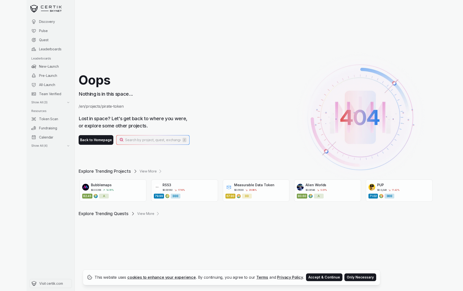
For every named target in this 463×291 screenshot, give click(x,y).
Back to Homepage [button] (96, 140)
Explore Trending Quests (104, 213)
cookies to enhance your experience (161, 277)
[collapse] (74, 14)
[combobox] (153, 140)
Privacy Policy (290, 277)
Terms (262, 277)
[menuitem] (50, 21)
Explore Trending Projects (105, 171)
